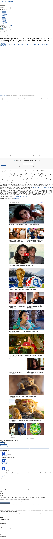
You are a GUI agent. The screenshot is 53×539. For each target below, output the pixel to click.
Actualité (4, 11)
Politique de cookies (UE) (7, 1)
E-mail (21, 163)
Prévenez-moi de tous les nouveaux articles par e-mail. (13, 501)
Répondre (4, 459)
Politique (4, 12)
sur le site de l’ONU (38, 182)
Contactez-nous (2, 5)
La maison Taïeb (3, 95)
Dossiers (4, 15)
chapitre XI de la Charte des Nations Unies (42, 187)
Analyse (4, 13)
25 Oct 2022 (2, 43)
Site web (2, 495)
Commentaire (3, 489)
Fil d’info (4, 10)
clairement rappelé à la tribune (20, 196)
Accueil (3, 9)
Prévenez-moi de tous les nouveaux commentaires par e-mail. (15, 499)
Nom (1, 491)
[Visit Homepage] (1, 4)
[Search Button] (11, 25)
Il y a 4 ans (4, 455)
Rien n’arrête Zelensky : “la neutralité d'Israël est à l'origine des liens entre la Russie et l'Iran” (24, 448)
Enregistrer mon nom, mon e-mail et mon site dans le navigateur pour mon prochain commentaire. (23, 497)
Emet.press (16, 198)
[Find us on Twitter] (0, 534)
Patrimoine (4, 14)
